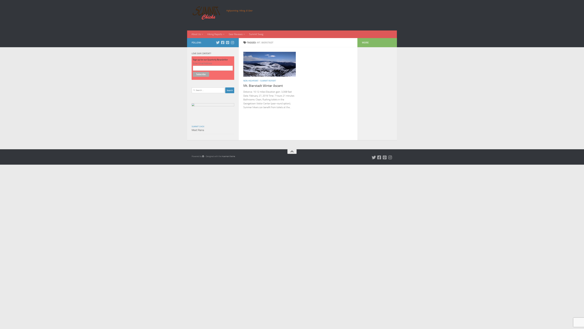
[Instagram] (232, 42)
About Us (196, 34)
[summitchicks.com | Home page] (207, 15)
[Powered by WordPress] (203, 156)
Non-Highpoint (250, 81)
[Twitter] (218, 42)
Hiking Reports (214, 34)
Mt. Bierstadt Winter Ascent (263, 86)
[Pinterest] (227, 42)
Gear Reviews (236, 34)
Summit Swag (256, 34)
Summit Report (268, 81)
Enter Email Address (202, 63)
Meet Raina (198, 130)
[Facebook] (222, 42)
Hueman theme (228, 156)
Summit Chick (198, 126)
